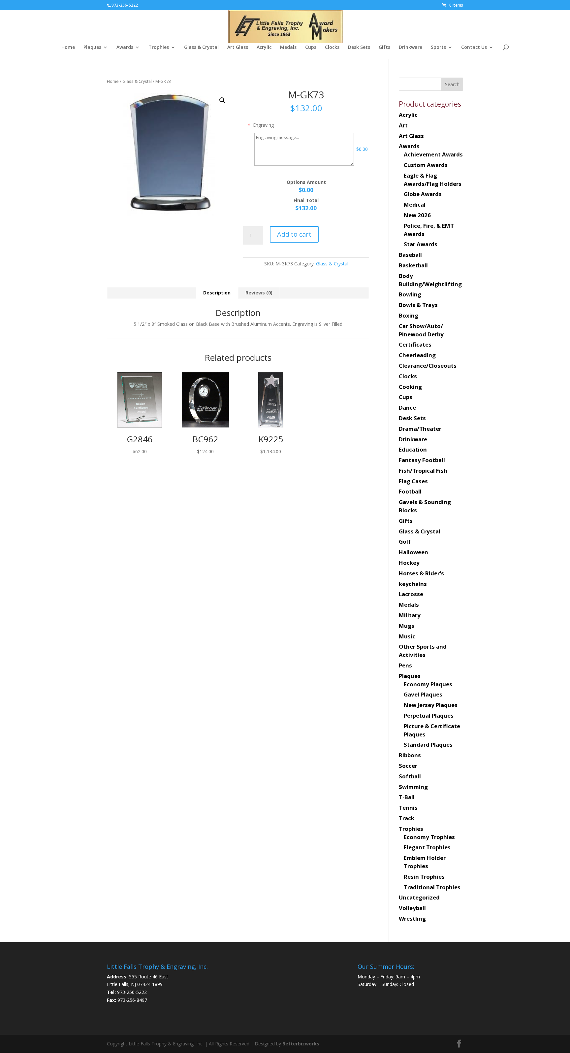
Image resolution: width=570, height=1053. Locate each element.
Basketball (413, 265)
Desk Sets (359, 47)
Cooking (410, 387)
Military (410, 615)
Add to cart (294, 234)
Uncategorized (419, 897)
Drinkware (410, 47)
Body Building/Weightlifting (430, 280)
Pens (405, 665)
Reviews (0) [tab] (258, 292)
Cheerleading (417, 355)
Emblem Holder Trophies (425, 862)
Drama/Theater (420, 428)
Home (68, 47)
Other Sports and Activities (423, 651)
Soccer (408, 765)
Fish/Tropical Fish (423, 470)
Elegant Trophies (427, 847)
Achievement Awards (433, 154)
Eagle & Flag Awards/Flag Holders (432, 179)
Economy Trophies (429, 837)
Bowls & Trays (418, 305)
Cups (310, 47)
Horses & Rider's (421, 573)
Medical (415, 204)
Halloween (413, 552)
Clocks (332, 47)
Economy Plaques (428, 684)
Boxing (408, 315)
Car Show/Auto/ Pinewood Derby (421, 330)
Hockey (409, 562)
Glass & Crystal (201, 47)
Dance (407, 407)
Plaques (92, 47)
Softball (410, 776)
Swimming (413, 787)
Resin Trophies (424, 876)
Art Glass (237, 47)
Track (406, 818)
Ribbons (410, 755)
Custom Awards (426, 165)
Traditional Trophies (432, 887)
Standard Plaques (428, 744)
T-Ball (407, 797)
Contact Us (474, 47)
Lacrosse (411, 594)
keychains (413, 584)
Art (403, 125)
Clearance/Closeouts (428, 365)
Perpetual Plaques (429, 715)
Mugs (406, 625)
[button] (222, 100)
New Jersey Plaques (431, 705)
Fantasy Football (422, 460)
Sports (438, 47)
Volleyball (412, 908)
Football (410, 491)
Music (407, 636)
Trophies (158, 47)
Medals (288, 47)
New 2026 (417, 215)
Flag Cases (413, 481)
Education (413, 449)
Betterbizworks (300, 1043)
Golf (405, 541)
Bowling (410, 294)
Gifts (384, 47)
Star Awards (420, 244)
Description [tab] (217, 292)
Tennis (408, 807)
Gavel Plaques (423, 694)
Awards (124, 47)
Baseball (410, 254)
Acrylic (264, 47)
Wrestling (412, 918)
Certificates (415, 344)
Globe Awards (423, 194)
